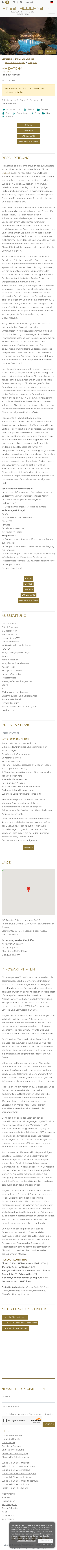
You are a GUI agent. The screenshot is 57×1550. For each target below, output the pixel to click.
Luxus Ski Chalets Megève (15, 1317)
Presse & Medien (10, 1508)
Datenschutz (8, 1515)
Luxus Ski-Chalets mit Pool (16, 1463)
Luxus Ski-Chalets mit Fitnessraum (20, 1481)
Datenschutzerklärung (26, 1541)
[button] (53, 2)
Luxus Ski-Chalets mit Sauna (17, 1477)
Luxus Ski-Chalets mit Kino (16, 1470)
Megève (32, 62)
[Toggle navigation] (51, 11)
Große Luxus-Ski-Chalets (15, 1488)
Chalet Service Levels (13, 1450)
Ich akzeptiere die (31, 1414)
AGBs (4, 1511)
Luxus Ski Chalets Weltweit (15, 1328)
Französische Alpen (15, 62)
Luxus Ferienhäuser (12, 1435)
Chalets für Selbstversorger (16, 1457)
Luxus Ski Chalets (24, 59)
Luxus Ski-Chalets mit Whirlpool (19, 1473)
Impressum (8, 1519)
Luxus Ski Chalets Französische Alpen (20, 1323)
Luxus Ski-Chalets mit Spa (15, 1484)
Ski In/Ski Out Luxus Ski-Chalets (18, 1466)
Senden (49, 1424)
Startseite (7, 59)
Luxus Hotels (8, 1442)
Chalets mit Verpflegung (15, 1453)
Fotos (50, 52)
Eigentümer (8, 1501)
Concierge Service (11, 1446)
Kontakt (6, 1497)
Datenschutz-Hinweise (41, 1414)
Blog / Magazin (9, 1504)
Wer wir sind (8, 1494)
